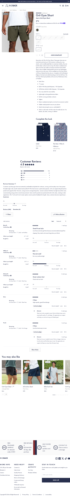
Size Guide (65, 34)
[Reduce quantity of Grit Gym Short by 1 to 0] (37, 55)
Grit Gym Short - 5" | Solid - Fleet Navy (18, 281)
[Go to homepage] (11, 5)
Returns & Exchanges (19, 478)
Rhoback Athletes (32, 472)
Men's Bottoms (13, 10)
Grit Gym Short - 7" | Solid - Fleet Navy (18, 258)
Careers (2, 472)
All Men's (4, 10)
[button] (41, 13)
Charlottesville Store (5, 475)
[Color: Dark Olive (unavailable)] (37, 30)
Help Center (17, 470)
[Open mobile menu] (3, 6)
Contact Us (17, 467)
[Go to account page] (63, 6)
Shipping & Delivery (19, 475)
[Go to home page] (4, 458)
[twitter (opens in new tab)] (63, 458)
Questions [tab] (16, 209)
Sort (53, 221)
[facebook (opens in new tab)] (60, 458)
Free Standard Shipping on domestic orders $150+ (35, 1)
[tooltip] (15, 184)
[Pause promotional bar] (69, 1)
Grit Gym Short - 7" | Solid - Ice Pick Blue (18, 232)
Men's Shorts (23, 10)
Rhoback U (2, 470)
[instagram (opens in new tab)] (56, 458)
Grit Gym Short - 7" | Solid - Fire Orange (18, 328)
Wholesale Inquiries (19, 484)
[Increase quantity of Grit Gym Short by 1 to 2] (42, 55)
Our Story (30, 470)
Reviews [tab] (7, 209)
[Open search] (60, 6)
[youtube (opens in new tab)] (69, 458)
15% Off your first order (5, 467)
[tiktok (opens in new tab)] (66, 458)
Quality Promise (18, 472)
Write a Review (61, 214)
